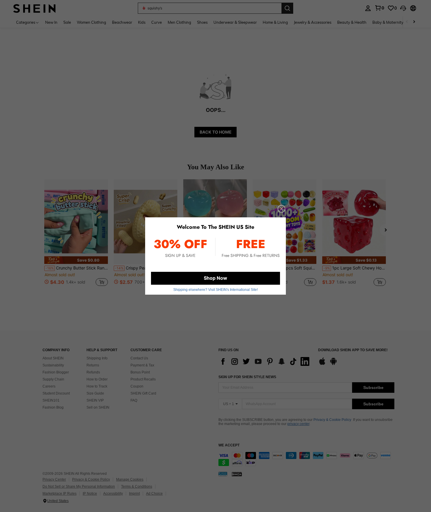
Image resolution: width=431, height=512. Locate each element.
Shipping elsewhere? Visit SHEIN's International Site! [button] (215, 290)
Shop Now (215, 278)
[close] (281, 208)
